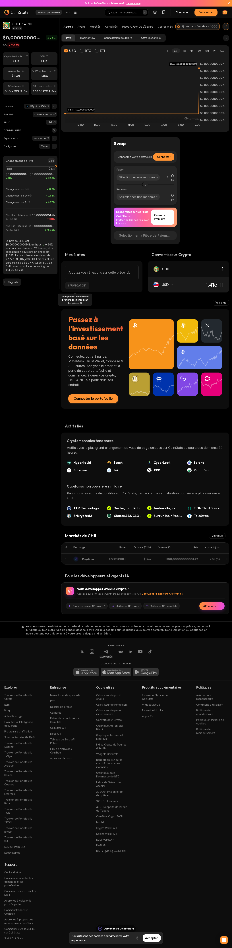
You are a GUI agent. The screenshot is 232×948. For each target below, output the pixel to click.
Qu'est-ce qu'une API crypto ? (88, 606)
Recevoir (122, 189)
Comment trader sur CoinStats (16, 911)
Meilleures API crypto (127, 606)
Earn (7, 704)
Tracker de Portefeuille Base (18, 801)
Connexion (182, 12)
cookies (98, 936)
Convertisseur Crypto (109, 719)
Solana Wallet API (106, 833)
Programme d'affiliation (18, 731)
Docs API (55, 733)
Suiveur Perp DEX (15, 846)
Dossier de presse (61, 706)
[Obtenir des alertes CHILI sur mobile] (226, 26)
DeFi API (101, 845)
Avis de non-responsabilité (204, 697)
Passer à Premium (159, 217)
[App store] (86, 672)
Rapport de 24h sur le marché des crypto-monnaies (109, 763)
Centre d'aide (12, 872)
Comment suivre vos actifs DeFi (20, 893)
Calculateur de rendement (111, 704)
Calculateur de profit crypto (108, 697)
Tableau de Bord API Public (62, 741)
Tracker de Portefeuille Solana (18, 773)
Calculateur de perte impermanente (108, 712)
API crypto (209, 606)
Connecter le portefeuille (93, 398)
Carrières (55, 712)
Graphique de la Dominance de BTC (107, 774)
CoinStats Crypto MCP (109, 816)
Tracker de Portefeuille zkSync (18, 754)
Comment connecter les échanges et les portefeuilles (18, 882)
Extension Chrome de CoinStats (155, 697)
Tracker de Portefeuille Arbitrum (18, 763)
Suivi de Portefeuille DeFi (19, 737)
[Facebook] (150, 653)
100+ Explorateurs (107, 801)
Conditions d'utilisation (209, 704)
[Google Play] (146, 672)
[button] (48, 106)
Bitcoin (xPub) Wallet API (111, 851)
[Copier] (48, 106)
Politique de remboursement (205, 731)
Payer (120, 169)
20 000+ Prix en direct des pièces (109, 793)
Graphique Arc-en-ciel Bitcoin (109, 727)
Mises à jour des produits (65, 695)
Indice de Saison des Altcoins (108, 784)
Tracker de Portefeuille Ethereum (18, 792)
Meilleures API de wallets (163, 606)
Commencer (206, 12)
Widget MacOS (151, 704)
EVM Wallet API (105, 839)
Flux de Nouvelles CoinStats (61, 750)
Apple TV (148, 716)
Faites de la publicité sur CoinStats (64, 720)
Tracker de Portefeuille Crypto (18, 697)
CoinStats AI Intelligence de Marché (18, 723)
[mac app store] (116, 672)
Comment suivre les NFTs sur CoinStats (19, 930)
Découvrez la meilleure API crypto (161, 593)
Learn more (133, 3)
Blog (7, 710)
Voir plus (220, 302)
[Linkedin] (130, 653)
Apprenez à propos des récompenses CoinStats (18, 921)
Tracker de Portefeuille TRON (18, 820)
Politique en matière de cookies (210, 721)
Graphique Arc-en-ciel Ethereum (109, 737)
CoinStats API (58, 727)
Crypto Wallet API (106, 828)
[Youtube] (140, 653)
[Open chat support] (224, 940)
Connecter (163, 156)
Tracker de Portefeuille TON (18, 811)
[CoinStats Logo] (16, 12)
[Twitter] (54, 130)
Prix (52, 701)
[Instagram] (92, 653)
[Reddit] (121, 653)
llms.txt (100, 822)
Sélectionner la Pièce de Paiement (145, 235)
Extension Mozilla (152, 710)
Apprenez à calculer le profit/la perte (18, 902)
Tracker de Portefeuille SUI (18, 839)
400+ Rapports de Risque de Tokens (111, 808)
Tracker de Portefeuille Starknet (18, 745)
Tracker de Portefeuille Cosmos (18, 782)
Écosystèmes (12, 852)
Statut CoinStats (13, 938)
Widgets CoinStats (107, 753)
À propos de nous (61, 758)
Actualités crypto (14, 716)
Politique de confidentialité (204, 712)
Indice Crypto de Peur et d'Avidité (111, 746)
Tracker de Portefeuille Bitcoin (18, 829)
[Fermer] (226, 3)
